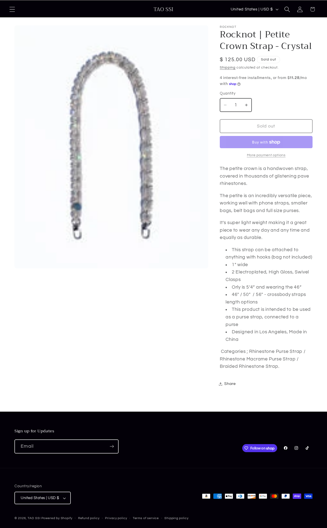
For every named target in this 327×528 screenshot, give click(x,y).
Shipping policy (176, 518)
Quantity (227, 94)
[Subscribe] (111, 446)
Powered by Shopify (57, 518)
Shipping (228, 67)
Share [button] (230, 384)
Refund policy (89, 518)
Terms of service (146, 518)
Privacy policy (116, 518)
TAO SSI (34, 518)
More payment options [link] (266, 155)
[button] (12, 9)
